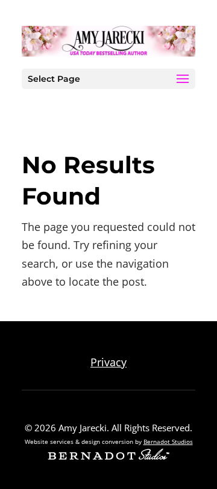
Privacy (108, 362)
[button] (182, 79)
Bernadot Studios (168, 441)
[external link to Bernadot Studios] (108, 456)
